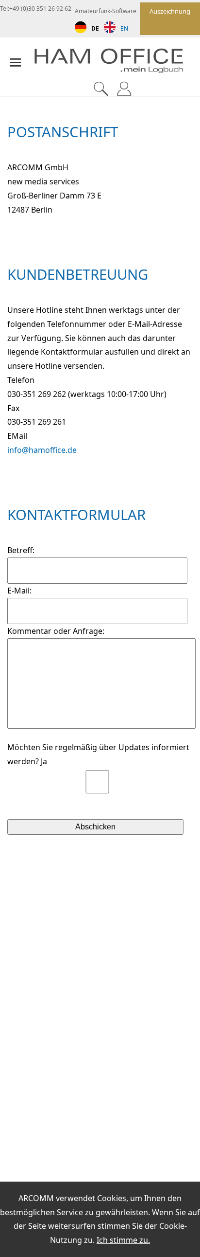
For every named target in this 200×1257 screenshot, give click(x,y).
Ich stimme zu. (123, 1240)
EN (124, 28)
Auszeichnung (170, 11)
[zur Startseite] (117, 63)
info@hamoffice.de (42, 450)
